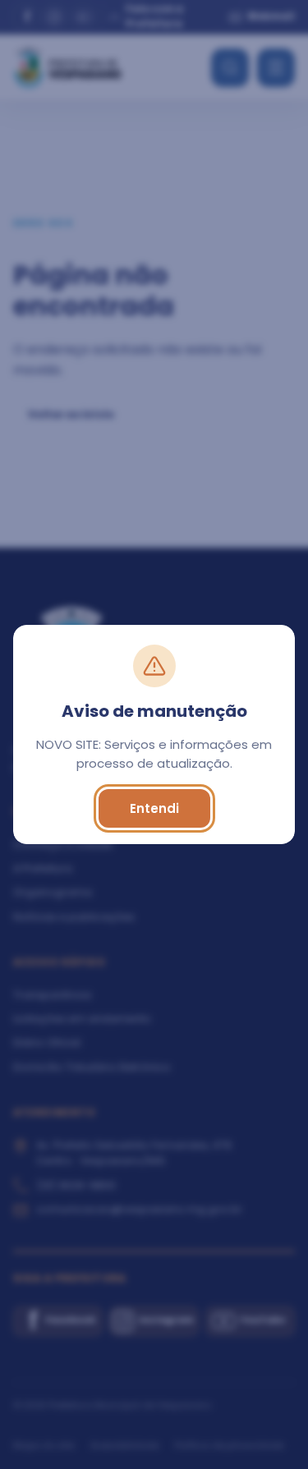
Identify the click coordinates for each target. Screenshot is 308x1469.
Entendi (154, 808)
